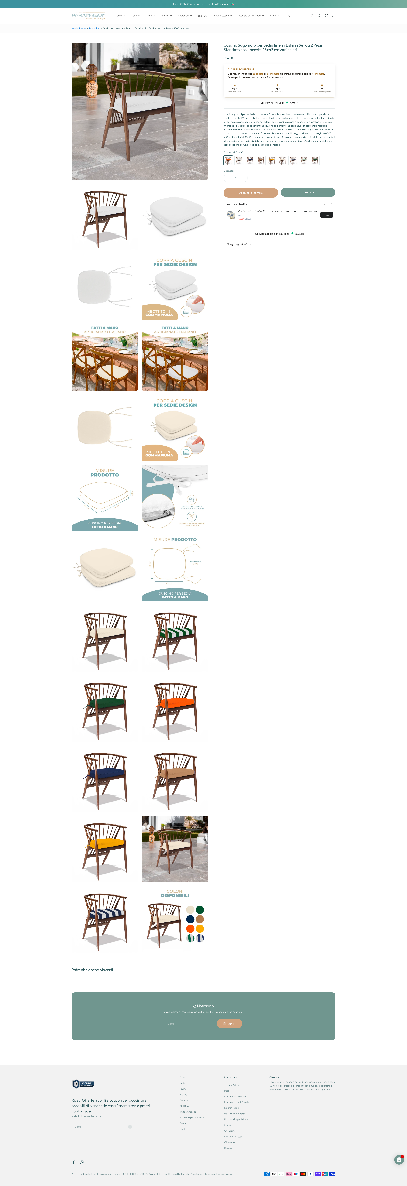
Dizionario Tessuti (234, 1136)
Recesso (228, 1147)
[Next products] (331, 204)
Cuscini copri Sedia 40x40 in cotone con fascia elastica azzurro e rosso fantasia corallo (278, 211)
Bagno (165, 15)
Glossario (229, 1142)
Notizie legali (231, 1107)
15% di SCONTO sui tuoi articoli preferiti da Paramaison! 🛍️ (203, 4)
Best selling (94, 28)
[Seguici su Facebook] (74, 1162)
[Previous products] (324, 204)
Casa (119, 15)
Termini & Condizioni (235, 1085)
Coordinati (183, 15)
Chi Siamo (230, 1130)
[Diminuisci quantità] (228, 178)
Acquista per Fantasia (249, 15)
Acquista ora (308, 192)
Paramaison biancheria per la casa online (91, 1174)
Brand (273, 15)
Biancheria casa (79, 28)
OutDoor (202, 15)
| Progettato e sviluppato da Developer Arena (211, 1174)
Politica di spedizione (236, 1119)
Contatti (228, 1125)
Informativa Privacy (235, 1096)
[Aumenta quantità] (243, 178)
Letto (134, 15)
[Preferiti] (326, 15)
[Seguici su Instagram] (82, 1162)
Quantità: (229, 170)
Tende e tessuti (221, 15)
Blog (288, 15)
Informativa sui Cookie (236, 1102)
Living (149, 15)
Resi (226, 1090)
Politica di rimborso (235, 1113)
